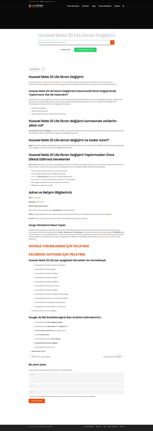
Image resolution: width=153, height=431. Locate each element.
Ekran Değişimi (45, 82)
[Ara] (123, 6)
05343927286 (36, 198)
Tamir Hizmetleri (89, 426)
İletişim (122, 426)
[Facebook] (116, 1)
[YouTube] (121, 1)
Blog (104, 426)
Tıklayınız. (108, 214)
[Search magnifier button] (112, 42)
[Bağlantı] (36, 6)
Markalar (98, 426)
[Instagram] (123, 1)
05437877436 (40, 202)
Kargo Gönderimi (105, 237)
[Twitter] (118, 1)
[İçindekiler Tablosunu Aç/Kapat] (42, 69)
